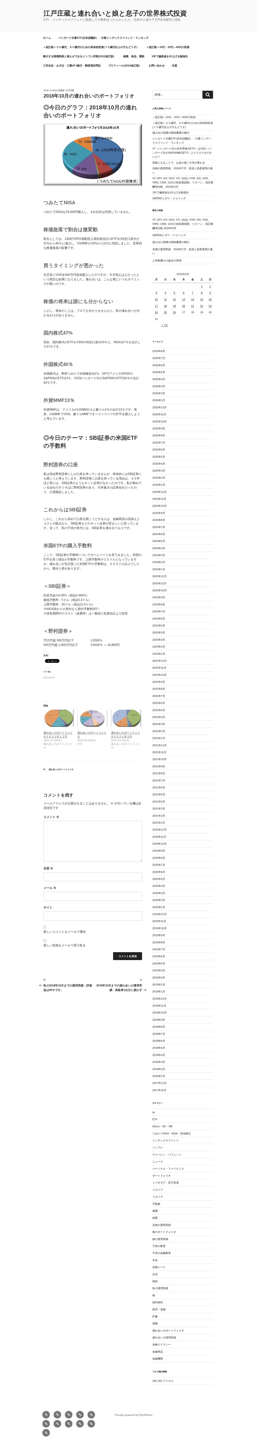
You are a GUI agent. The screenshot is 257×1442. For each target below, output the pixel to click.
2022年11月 (159, 667)
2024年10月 (159, 505)
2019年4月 (158, 970)
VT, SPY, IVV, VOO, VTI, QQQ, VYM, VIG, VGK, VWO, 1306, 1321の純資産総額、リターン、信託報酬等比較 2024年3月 (182, 182)
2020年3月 (158, 893)
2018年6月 (158, 1040)
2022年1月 (158, 738)
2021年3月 (158, 808)
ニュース (157, 1161)
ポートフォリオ (161, 1175)
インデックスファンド (165, 1140)
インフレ (157, 1147)
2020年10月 (159, 843)
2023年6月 (158, 618)
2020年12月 (159, 829)
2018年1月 (158, 1076)
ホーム (47, 37)
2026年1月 (158, 400)
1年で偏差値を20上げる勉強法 (170, 56)
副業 (155, 1217)
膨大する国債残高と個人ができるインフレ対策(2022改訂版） (79, 56)
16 (210, 299)
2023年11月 (159, 583)
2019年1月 (158, 991)
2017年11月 (159, 1090)
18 (165, 305)
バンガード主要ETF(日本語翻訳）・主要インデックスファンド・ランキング (103, 37)
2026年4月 (158, 379)
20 (183, 305)
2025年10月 (159, 421)
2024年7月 (158, 527)
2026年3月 (158, 386)
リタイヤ (157, 1196)
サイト (47, 907)
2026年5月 (158, 372)
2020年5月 (158, 878)
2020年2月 (158, 900)
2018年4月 (158, 1054)
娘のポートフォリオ (164, 1231)
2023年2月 (158, 646)
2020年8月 (158, 857)
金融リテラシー (161, 1344)
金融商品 (157, 1351)
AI (153, 1112)
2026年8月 (158, 351)
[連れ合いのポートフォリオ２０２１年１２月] (58, 718)
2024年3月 (158, 555)
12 (174, 299)
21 (192, 305)
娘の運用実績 (160, 1239)
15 (201, 299)
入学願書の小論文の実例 (166, 260)
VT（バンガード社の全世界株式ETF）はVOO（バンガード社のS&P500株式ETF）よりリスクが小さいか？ (182, 153)
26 (174, 312)
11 (165, 299)
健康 (155, 1210)
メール (49, 887)
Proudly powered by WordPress (133, 1414)
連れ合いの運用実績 (164, 1337)
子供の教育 (159, 1246)
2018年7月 (158, 1033)
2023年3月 (158, 639)
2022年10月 (159, 674)
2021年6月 (158, 787)
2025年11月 (159, 414)
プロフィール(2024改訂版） (124, 65)
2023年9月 (158, 597)
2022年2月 (158, 731)
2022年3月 (158, 724)
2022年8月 (158, 688)
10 (156, 299)
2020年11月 (159, 836)
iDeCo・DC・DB (162, 1126)
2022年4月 (158, 717)
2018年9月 (158, 1019)
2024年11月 (159, 498)
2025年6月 (158, 449)
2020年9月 (158, 850)
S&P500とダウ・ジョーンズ (169, 198)
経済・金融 (159, 1309)
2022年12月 (159, 660)
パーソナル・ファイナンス (168, 1168)
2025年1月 (158, 484)
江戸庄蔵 (70, 90)
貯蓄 (155, 1316)
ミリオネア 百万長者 (165, 1182)
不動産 (156, 1203)
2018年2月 (158, 1069)
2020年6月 (158, 871)
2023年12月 (159, 576)
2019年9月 (158, 935)
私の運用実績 (160, 1288)
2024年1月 (158, 569)
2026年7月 (158, 358)
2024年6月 (158, 534)
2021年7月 (158, 780)
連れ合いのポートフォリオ (61, 769)
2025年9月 (158, 428)
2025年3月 (158, 470)
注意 (174, 65)
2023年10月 (159, 590)
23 (210, 305)
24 (156, 312)
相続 (155, 1281)
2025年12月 (159, 407)
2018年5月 (158, 1047)
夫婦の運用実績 (161, 1224)
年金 (155, 1260)
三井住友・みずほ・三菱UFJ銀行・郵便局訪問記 (72, 65)
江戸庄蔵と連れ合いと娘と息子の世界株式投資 (115, 13)
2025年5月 (158, 456)
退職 (155, 1323)
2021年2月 (158, 815)
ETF (154, 1119)
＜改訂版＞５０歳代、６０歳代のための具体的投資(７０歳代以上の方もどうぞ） (91, 47)
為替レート (159, 1267)
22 (201, 305)
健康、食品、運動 (133, 56)
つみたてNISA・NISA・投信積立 (171, 1133)
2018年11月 (159, 1005)
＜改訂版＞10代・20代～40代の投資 (167, 47)
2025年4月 (158, 463)
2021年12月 (159, 745)
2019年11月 (159, 921)
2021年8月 (158, 773)
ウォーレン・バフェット (166, 1154)
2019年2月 (158, 984)
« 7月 (164, 325)
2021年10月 (159, 759)
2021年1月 (158, 822)
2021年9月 (158, 766)
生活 (155, 1274)
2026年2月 (158, 393)
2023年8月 (158, 604)
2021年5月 (158, 794)
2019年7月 (158, 949)
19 (174, 305)
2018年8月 (158, 1026)
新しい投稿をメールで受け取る (64, 945)
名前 (48, 868)
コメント (51, 817)
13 (183, 299)
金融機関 (157, 1358)
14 (192, 299)
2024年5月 (158, 541)
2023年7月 (158, 611)
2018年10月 (159, 1012)
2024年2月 (158, 562)
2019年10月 (159, 928)
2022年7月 (158, 695)
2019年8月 (158, 942)
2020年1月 (158, 907)
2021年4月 (158, 801)
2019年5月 (158, 963)
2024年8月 (158, 519)
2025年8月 (158, 435)
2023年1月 (158, 653)
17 (156, 305)
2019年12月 (159, 914)
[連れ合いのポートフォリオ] (92, 718)
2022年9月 (158, 681)
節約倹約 (157, 1302)
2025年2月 (158, 477)
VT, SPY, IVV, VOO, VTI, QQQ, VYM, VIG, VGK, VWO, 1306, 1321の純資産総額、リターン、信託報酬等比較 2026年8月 (182, 224)
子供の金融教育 (161, 1253)
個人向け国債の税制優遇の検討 (170, 132)
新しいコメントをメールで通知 (64, 931)
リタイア (157, 1189)
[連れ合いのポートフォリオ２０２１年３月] (126, 718)
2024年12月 (159, 491)
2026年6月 (158, 365)
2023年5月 (158, 625)
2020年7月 (158, 864)
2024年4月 (158, 548)
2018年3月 (158, 1061)
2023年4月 (158, 632)
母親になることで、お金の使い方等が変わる (178, 162)
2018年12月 (159, 998)
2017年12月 (159, 1083)
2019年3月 (158, 977)
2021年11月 (159, 752)
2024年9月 (158, 512)
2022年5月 (158, 710)
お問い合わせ (157, 65)
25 (165, 312)
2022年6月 (158, 702)
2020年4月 (158, 885)
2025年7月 (158, 442)
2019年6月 (158, 956)
